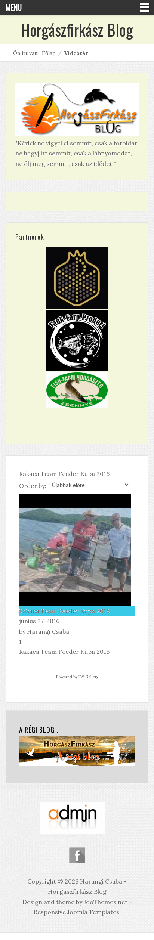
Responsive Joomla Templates (76, 912)
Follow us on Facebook (77, 855)
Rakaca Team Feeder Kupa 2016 (64, 611)
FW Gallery (88, 676)
